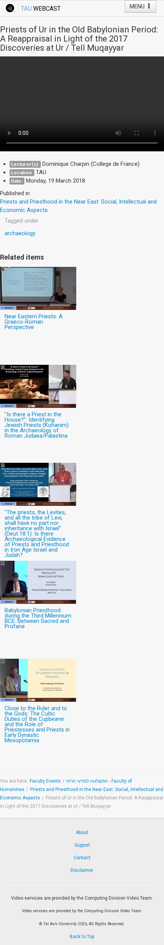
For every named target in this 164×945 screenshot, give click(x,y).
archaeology (20, 233)
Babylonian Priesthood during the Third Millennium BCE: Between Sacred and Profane (38, 618)
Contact (82, 857)
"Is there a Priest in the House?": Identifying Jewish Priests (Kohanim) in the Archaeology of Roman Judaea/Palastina (37, 425)
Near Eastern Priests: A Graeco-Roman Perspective (34, 322)
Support (82, 845)
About (82, 832)
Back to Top (82, 936)
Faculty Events (45, 781)
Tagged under (22, 220)
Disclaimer (82, 870)
